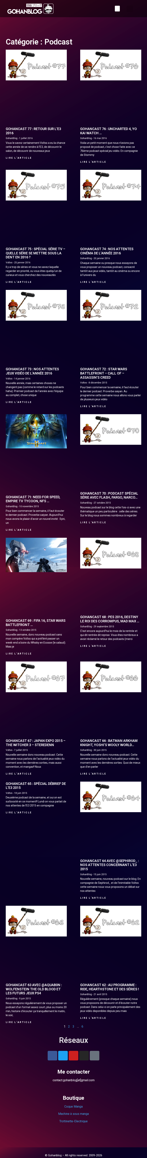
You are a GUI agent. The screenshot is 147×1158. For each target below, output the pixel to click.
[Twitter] (63, 1047)
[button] (117, 8)
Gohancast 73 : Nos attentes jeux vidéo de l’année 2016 (32, 371)
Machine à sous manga (73, 1106)
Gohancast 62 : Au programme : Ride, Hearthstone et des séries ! (109, 979)
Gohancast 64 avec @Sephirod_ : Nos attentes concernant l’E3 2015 (109, 857)
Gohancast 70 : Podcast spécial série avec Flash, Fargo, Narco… (109, 495)
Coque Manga (73, 1098)
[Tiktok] (94, 1047)
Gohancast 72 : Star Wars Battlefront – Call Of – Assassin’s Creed (103, 373)
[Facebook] (52, 1047)
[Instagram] (84, 1047)
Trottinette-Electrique (73, 1113)
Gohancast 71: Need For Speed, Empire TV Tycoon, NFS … (33, 499)
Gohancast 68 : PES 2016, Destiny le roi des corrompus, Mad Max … (109, 615)
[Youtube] (73, 1047)
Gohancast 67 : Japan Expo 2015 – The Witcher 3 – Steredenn (35, 735)
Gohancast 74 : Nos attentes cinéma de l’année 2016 (106, 251)
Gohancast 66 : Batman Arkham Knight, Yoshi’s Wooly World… (109, 735)
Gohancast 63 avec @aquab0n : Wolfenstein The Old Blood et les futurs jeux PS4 (34, 981)
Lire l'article (19, 158)
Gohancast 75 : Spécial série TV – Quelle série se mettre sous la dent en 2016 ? (35, 253)
